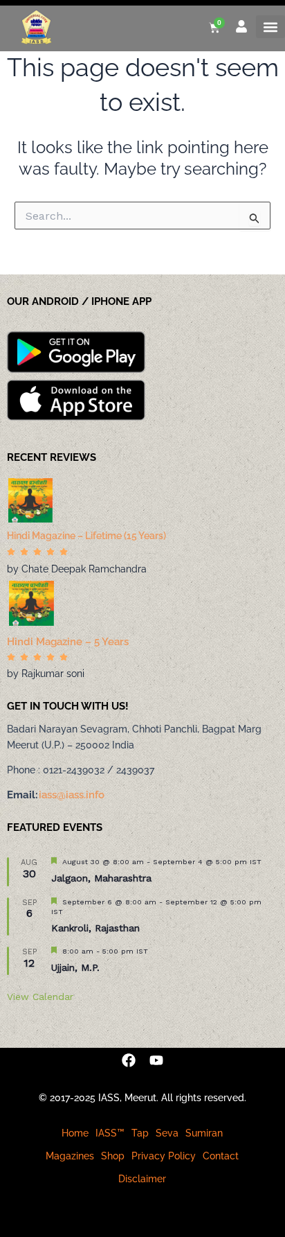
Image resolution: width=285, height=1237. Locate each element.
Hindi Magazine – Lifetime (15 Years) (86, 535)
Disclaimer (142, 1178)
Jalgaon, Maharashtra (101, 878)
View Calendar (40, 996)
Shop (113, 1155)
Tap (140, 1133)
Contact (221, 1155)
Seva (167, 1133)
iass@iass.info (71, 795)
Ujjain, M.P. (75, 967)
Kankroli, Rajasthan (95, 927)
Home (75, 1133)
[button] (270, 26)
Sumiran (204, 1133)
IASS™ (110, 1133)
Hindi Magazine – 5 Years (68, 641)
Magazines (70, 1155)
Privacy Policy (163, 1155)
